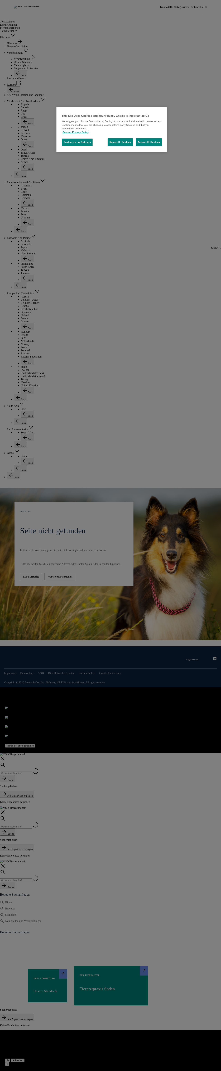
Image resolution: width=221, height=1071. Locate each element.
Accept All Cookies (149, 142)
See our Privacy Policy (76, 132)
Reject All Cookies (120, 142)
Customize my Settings (77, 142)
